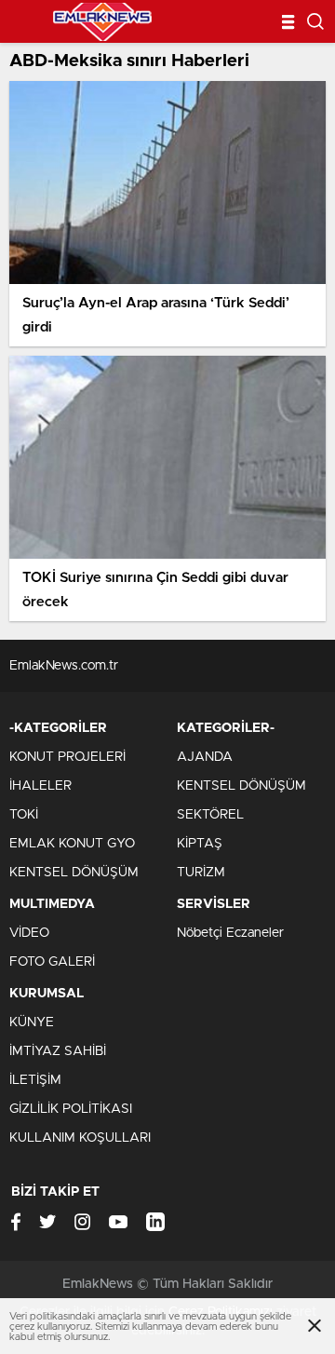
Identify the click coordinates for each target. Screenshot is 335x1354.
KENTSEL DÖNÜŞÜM (74, 872)
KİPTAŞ (199, 843)
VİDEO (29, 933)
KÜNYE (31, 1022)
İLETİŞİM (35, 1080)
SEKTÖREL (210, 814)
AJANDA (205, 757)
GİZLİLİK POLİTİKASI (70, 1109)
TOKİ (23, 814)
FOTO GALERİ (52, 961)
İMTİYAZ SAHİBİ (57, 1051)
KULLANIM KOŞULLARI (80, 1137)
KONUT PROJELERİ (67, 757)
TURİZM (201, 872)
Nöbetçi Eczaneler (230, 933)
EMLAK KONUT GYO (72, 843)
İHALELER (40, 785)
